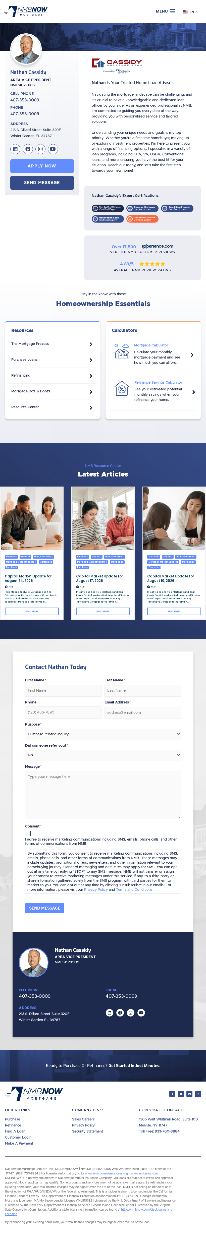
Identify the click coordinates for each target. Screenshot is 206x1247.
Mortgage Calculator (151, 345)
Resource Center (25, 407)
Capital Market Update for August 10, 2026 (170, 578)
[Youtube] (53, 149)
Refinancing (20, 375)
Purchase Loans (24, 360)
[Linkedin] (15, 149)
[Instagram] (40, 149)
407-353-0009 (24, 100)
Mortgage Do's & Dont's (30, 391)
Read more (31, 611)
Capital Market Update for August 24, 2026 (28, 578)
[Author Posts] (6, 586)
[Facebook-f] (172, 1094)
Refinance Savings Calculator (158, 382)
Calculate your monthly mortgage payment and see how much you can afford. (157, 357)
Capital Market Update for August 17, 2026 (99, 578)
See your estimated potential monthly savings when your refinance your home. (158, 395)
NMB (11, 586)
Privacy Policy (96, 890)
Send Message (44, 908)
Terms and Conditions (134, 890)
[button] (165, 11)
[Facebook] (28, 149)
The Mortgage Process (30, 344)
